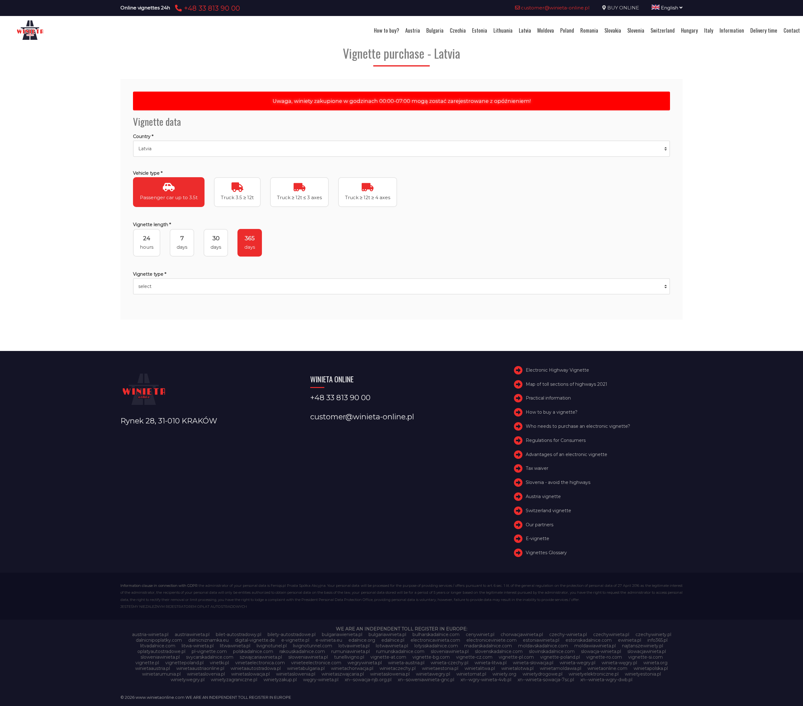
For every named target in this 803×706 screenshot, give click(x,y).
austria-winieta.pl (150, 634)
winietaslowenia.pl (295, 674)
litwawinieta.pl (235, 646)
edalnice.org (361, 640)
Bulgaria (435, 30)
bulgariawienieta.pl (342, 634)
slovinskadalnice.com (552, 651)
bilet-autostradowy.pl (238, 634)
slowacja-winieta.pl (601, 651)
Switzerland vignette (548, 510)
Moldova (545, 30)
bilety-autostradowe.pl (292, 634)
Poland (567, 30)
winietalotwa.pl (517, 668)
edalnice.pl (392, 640)
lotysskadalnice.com (436, 646)
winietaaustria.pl (152, 668)
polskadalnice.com (253, 651)
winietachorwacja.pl (352, 668)
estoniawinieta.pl (541, 640)
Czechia (458, 30)
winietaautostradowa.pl (256, 668)
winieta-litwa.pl (491, 663)
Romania (589, 30)
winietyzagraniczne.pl (234, 679)
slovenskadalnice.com (499, 651)
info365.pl (657, 640)
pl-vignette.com (209, 651)
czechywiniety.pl (653, 634)
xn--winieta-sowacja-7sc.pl (546, 679)
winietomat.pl (471, 674)
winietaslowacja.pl (250, 674)
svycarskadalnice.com (209, 657)
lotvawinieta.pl (354, 646)
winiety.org (504, 674)
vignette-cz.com (474, 657)
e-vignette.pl (295, 640)
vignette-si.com (645, 657)
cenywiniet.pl (480, 634)
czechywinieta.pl (611, 634)
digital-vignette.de (255, 640)
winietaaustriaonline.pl (200, 668)
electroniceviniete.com (491, 640)
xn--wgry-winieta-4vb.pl (485, 679)
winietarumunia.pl (161, 674)
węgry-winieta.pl (320, 679)
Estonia (479, 30)
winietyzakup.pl (280, 679)
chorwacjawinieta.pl (522, 634)
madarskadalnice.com (488, 646)
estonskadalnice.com (589, 640)
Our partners (539, 525)
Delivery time (763, 30)
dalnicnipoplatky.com (159, 640)
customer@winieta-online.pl (555, 8)
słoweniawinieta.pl (308, 657)
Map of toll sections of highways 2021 (566, 384)
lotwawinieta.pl (392, 646)
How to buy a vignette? (551, 412)
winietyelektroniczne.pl (594, 674)
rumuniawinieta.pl (350, 651)
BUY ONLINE (623, 8)
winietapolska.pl (651, 668)
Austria (412, 30)
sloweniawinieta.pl (160, 657)
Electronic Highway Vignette (557, 370)
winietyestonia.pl (643, 674)
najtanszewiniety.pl (642, 646)
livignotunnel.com (312, 646)
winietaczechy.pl (398, 668)
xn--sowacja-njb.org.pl (368, 679)
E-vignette (537, 538)
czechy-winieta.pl (568, 634)
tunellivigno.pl (349, 657)
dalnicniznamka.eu (208, 640)
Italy (708, 30)
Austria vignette (543, 496)
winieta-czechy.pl (449, 663)
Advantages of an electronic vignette (566, 454)
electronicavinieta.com (435, 640)
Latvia (525, 30)
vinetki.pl (219, 663)
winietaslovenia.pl (206, 674)
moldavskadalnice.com (543, 646)
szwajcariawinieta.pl (261, 657)
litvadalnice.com (157, 646)
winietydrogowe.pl (542, 674)
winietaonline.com (607, 668)
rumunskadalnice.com (400, 651)
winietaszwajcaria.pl (343, 674)
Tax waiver (537, 468)
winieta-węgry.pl (619, 663)
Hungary (689, 30)
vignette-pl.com (516, 657)
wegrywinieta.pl (365, 663)
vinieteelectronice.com (316, 663)
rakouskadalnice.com (302, 651)
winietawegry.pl (433, 674)
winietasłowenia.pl (390, 674)
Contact (792, 30)
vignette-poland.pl (560, 657)
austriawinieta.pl (192, 634)
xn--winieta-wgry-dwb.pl (606, 679)
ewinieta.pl (629, 640)
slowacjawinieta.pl (646, 651)
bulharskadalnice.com (436, 634)
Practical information (548, 398)
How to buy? (386, 30)
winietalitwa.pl (480, 668)
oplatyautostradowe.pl (161, 651)
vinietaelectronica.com (260, 663)
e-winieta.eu (329, 640)
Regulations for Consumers (556, 440)
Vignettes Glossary (546, 552)
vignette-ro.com (604, 657)
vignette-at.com (388, 657)
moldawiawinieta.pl (595, 646)
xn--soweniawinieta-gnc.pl (426, 679)
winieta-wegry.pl (577, 663)
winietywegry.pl (188, 679)
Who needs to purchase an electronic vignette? (578, 426)
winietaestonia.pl (440, 668)
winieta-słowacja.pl (533, 663)
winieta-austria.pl (406, 663)
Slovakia (612, 30)
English (669, 8)
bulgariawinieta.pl (387, 634)
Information (732, 30)
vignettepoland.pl (184, 663)
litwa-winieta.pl (198, 646)
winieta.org (655, 663)
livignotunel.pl (272, 646)
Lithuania (503, 30)
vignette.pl (147, 663)
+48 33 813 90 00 (211, 8)
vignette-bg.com (431, 657)
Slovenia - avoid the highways (558, 482)
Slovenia (635, 30)
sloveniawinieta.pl (450, 651)
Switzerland (663, 30)
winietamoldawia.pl (560, 668)
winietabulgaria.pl (306, 668)
